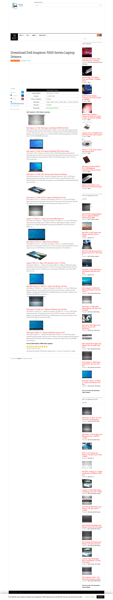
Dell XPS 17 (91, 458)
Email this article (16, 105)
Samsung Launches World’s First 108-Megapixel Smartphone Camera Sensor (91, 168)
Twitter (14, 92)
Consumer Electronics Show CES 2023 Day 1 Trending (91, 59)
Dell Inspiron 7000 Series (94, 386)
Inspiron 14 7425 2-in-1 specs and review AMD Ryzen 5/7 (45, 219)
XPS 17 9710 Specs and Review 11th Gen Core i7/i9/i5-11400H (92, 454)
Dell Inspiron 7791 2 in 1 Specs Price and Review (42, 242)
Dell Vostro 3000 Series (94, 421)
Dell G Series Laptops (93, 219)
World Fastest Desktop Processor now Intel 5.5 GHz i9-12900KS (91, 97)
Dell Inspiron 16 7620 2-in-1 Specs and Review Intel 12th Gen (46, 309)
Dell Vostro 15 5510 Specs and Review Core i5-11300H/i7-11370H (92, 436)
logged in (19, 358)
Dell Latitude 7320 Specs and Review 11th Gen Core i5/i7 (91, 543)
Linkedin (14, 102)
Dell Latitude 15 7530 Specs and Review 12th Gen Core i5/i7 (91, 364)
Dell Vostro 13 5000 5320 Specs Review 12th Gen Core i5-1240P (91, 308)
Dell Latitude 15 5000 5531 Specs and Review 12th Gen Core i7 (91, 289)
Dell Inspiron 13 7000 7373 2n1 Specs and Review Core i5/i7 (46, 197)
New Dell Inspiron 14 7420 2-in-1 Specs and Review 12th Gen (46, 286)
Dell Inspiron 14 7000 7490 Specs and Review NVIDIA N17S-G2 (47, 128)
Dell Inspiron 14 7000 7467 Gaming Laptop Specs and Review (46, 174)
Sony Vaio (42, 35)
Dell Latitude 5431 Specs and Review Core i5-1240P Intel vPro (91, 345)
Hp (27, 35)
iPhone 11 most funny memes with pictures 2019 (91, 150)
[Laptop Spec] (17, 6)
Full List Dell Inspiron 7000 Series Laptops (39, 343)
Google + (15, 99)
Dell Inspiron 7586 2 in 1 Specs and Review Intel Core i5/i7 (45, 333)
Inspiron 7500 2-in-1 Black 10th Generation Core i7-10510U (45, 263)
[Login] (100, 35)
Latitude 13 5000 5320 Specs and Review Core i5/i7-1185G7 (92, 491)
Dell (21, 35)
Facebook (15, 95)
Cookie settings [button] (89, 597)
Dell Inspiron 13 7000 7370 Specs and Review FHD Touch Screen (47, 151)
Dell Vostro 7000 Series (94, 330)
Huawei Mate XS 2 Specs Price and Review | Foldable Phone (91, 79)
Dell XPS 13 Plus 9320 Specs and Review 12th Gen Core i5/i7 (91, 271)
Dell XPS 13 (91, 238)
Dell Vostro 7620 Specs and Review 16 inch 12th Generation (91, 326)
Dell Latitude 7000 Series (94, 367)
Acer (33, 35)
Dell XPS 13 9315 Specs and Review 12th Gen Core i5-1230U (91, 234)
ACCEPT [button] (100, 597)
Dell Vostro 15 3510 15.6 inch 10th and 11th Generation (91, 418)
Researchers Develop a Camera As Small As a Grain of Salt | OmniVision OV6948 (91, 116)
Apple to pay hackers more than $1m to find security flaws (92, 186)
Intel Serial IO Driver (52, 108)
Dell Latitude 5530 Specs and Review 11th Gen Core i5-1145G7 (91, 508)
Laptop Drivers (15, 60)
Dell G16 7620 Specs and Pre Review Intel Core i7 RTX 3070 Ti (92, 252)
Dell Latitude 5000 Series (94, 293)
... (49, 136)
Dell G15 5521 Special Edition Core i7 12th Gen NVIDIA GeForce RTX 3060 (92, 215)
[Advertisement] (68, 19)
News (89, 82)
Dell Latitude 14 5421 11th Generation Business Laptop (91, 578)
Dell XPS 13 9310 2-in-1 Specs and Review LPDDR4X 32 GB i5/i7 (92, 473)
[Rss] (98, 35)
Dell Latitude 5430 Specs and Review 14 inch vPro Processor (92, 526)
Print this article (16, 109)
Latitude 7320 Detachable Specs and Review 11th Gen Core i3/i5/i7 (91, 560)
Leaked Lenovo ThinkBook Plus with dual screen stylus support (92, 133)
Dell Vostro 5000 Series (94, 312)
